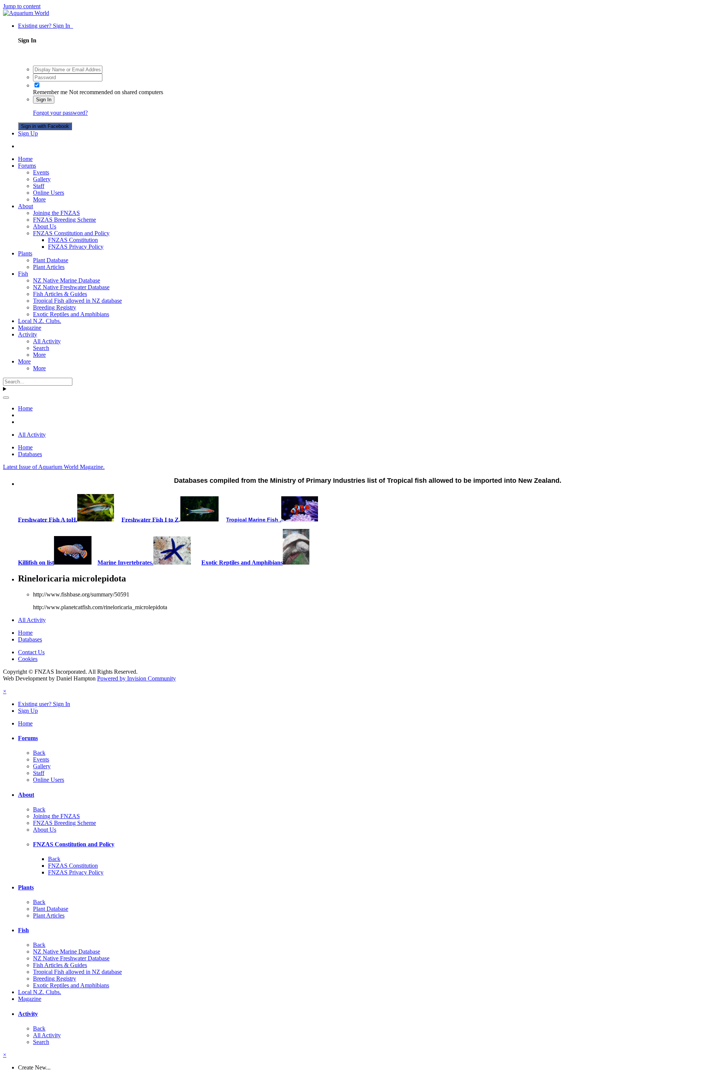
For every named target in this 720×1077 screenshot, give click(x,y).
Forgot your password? (60, 113)
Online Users (48, 192)
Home (25, 159)
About (25, 206)
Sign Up (28, 133)
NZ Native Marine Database (66, 280)
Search (41, 348)
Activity (27, 334)
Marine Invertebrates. (125, 562)
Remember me (50, 92)
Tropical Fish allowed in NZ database (77, 300)
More (39, 199)
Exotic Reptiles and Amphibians (71, 314)
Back (39, 753)
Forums (27, 165)
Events (41, 172)
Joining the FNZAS (56, 213)
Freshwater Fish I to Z (150, 519)
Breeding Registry (54, 307)
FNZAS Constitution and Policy (71, 233)
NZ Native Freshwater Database (71, 287)
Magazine (29, 327)
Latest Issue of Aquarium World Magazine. (54, 467)
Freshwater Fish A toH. (47, 519)
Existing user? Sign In (45, 26)
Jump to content (21, 6)
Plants (25, 253)
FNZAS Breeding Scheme (64, 219)
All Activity (47, 341)
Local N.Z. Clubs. (39, 321)
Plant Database (50, 260)
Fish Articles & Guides (60, 294)
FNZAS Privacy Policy (76, 246)
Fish (23, 273)
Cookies (28, 659)
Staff (38, 186)
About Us (44, 226)
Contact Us (31, 652)
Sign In (43, 99)
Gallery (42, 179)
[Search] (6, 398)
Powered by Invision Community (136, 678)
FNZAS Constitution (73, 240)
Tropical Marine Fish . (253, 520)
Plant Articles (48, 267)
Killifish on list (36, 562)
